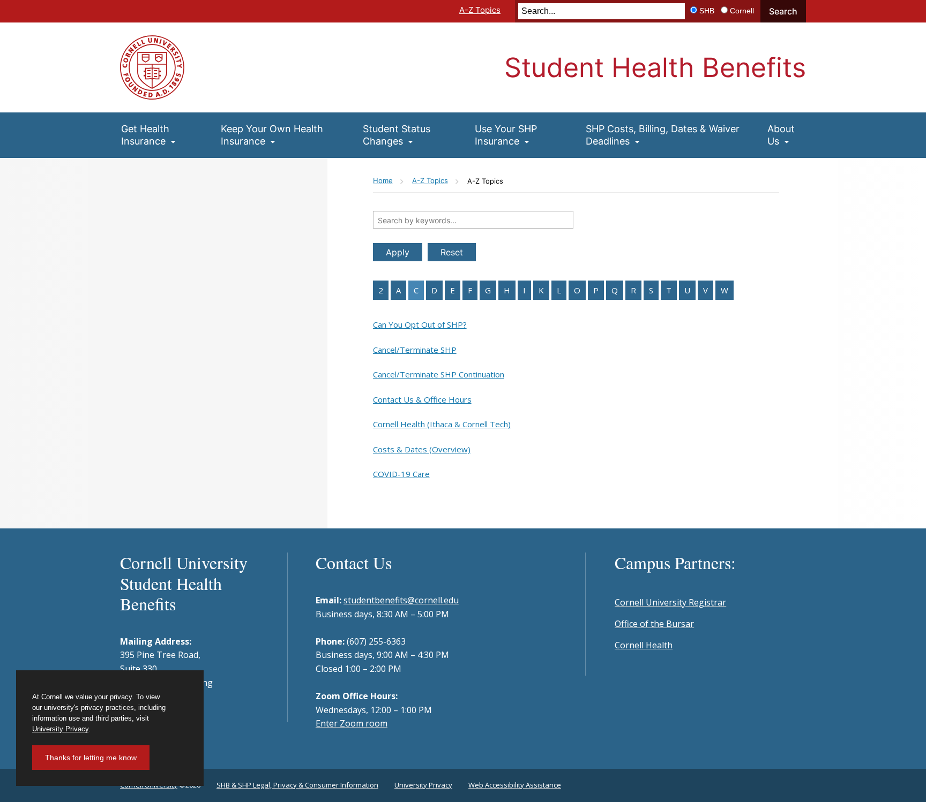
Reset (451, 252)
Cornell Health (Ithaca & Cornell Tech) (442, 424)
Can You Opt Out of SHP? (420, 324)
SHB (706, 10)
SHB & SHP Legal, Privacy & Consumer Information (297, 785)
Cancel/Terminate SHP (415, 349)
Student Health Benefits (655, 67)
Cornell (742, 10)
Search (783, 11)
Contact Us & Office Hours (422, 399)
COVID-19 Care (401, 473)
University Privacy (423, 785)
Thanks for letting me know (91, 757)
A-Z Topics (480, 10)
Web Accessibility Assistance (514, 785)
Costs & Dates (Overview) (422, 449)
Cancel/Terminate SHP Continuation (438, 374)
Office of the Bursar (654, 624)
